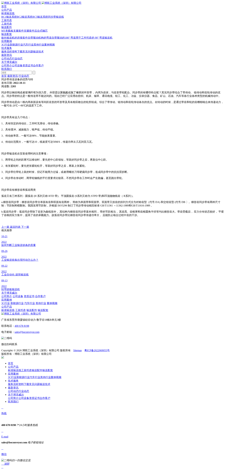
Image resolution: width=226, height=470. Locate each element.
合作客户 (38, 65)
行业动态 (17, 58)
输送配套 (6, 34)
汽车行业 (28, 44)
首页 (4, 75)
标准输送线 (8, 13)
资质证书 (28, 65)
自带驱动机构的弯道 (40, 37)
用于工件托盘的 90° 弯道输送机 (94, 37)
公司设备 (17, 65)
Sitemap (77, 350)
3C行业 (5, 44)
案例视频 (49, 44)
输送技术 (38, 51)
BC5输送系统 (40, 16)
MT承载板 (7, 30)
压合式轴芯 (41, 30)
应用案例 (6, 299)
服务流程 (6, 51)
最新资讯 (12, 75)
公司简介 (6, 65)
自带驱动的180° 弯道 (64, 37)
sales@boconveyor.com (27, 332)
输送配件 (6, 27)
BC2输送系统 (24, 16)
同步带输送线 (56, 16)
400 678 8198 (22, 325)
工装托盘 (6, 20)
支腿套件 (18, 30)
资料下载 (17, 51)
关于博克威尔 (9, 292)
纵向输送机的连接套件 (14, 37)
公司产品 (6, 306)
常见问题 (28, 51)
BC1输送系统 (9, 16)
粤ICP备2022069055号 (97, 350)
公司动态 (6, 58)
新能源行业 (16, 44)
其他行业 (39, 44)
